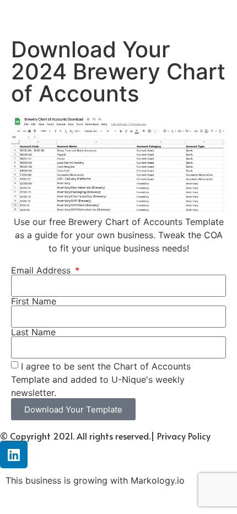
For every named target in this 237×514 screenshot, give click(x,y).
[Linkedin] (14, 454)
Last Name (33, 332)
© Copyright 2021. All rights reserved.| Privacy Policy (105, 436)
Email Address (42, 270)
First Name (33, 301)
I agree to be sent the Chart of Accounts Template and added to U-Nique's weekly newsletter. (101, 379)
